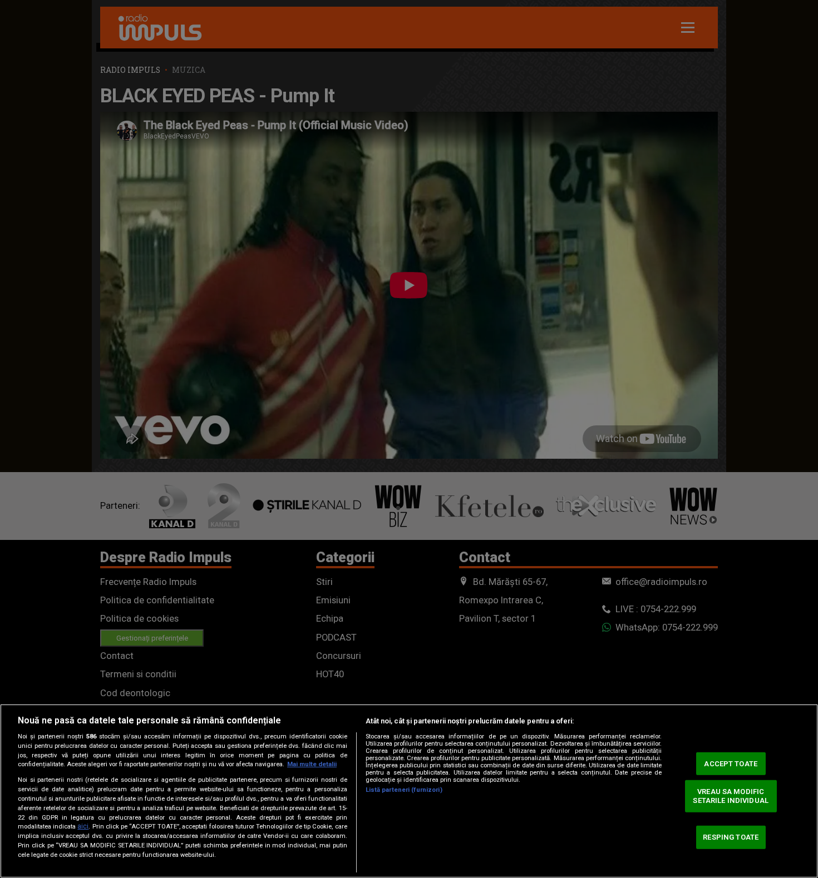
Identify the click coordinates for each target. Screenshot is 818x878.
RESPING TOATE (730, 837)
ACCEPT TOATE (730, 763)
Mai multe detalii (312, 764)
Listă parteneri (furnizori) (404, 789)
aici (82, 826)
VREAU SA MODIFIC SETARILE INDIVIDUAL (730, 796)
